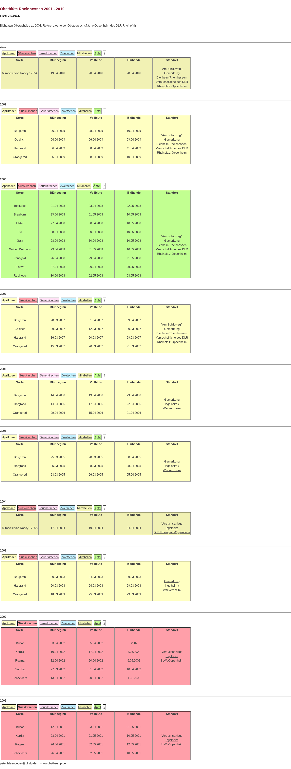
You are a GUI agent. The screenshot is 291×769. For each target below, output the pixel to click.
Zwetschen (67, 53)
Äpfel (97, 53)
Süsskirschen (27, 53)
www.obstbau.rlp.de (53, 763)
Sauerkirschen (48, 53)
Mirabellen (85, 111)
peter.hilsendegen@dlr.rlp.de (18, 763)
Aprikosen (8, 53)
